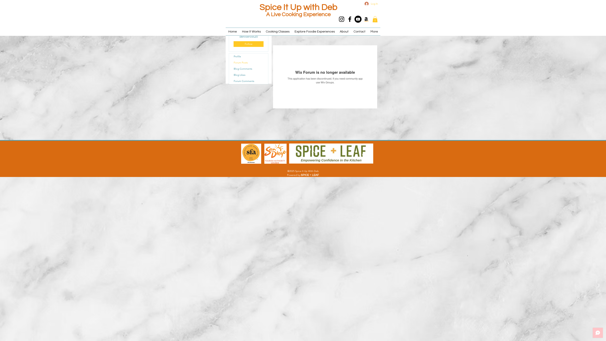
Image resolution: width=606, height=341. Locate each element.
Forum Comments (244, 81)
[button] (375, 19)
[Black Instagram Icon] (341, 19)
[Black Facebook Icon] (349, 19)
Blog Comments (243, 68)
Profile (237, 56)
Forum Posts (241, 62)
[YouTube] (358, 19)
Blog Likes (239, 74)
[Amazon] (366, 19)
